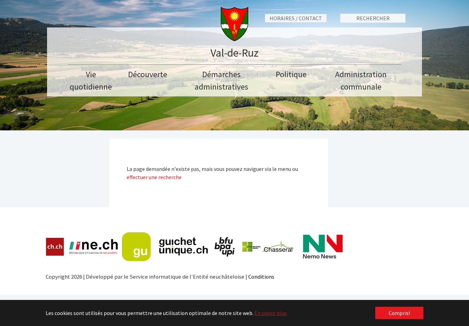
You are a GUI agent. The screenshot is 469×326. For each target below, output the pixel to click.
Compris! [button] (399, 313)
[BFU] (225, 247)
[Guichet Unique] (165, 246)
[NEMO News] (322, 246)
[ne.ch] (93, 246)
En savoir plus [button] (270, 313)
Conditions (261, 276)
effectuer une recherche (154, 177)
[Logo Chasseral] (268, 247)
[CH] (55, 246)
